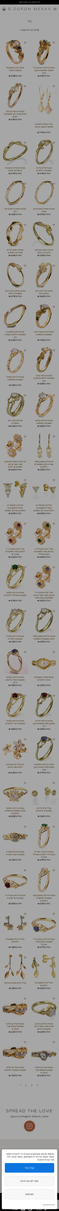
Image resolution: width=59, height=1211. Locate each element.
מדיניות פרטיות (48, 1205)
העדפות (29, 1194)
